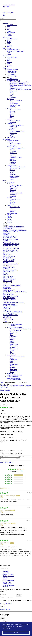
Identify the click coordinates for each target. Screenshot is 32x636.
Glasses (12, 96)
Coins (11, 341)
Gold (8, 59)
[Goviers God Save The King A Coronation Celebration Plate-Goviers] (16, 386)
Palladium (13, 210)
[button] (4, 407)
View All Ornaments (12, 39)
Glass (8, 43)
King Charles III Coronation (14, 327)
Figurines (9, 35)
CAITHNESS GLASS (9, 237)
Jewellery (9, 108)
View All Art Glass (15, 120)
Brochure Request (8, 574)
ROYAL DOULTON (9, 298)
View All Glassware (12, 69)
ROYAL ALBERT (8, 295)
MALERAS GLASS (9, 276)
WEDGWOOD (7, 316)
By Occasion (10, 183)
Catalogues (6, 6)
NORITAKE (6, 287)
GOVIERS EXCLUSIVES (10, 264)
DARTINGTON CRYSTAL (11, 248)
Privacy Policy (7, 582)
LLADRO (6, 274)
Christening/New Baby (16, 193)
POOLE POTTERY (9, 290)
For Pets (9, 219)
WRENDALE (7, 318)
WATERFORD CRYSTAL (10, 315)
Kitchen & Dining (12, 146)
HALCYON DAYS (8, 267)
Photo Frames (14, 344)
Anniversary (13, 194)
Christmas (13, 196)
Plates (11, 92)
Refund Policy (7, 583)
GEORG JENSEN (8, 261)
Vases (8, 26)
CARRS (5, 241)
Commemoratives (8, 322)
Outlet (5, 321)
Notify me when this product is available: (11, 450)
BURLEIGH (6, 234)
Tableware (13, 162)
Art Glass (9, 119)
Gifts (4, 180)
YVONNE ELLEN (8, 319)
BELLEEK (6, 233)
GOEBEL (6, 262)
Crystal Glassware (12, 71)
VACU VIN (6, 308)
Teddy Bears (13, 91)
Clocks (9, 34)
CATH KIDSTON (8, 242)
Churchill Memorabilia (13, 376)
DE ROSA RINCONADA (10, 250)
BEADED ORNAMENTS (10, 231)
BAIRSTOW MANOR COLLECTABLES (15, 230)
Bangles (12, 111)
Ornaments (6, 37)
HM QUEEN (10, 373)
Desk (11, 173)
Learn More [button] (6, 628)
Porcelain (9, 46)
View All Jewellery (15, 109)
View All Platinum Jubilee (17, 356)
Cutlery (12, 154)
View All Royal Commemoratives (19, 82)
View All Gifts (11, 182)
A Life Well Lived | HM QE (17, 83)
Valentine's (13, 190)
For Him (9, 216)
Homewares (6, 139)
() (4, 15)
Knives (12, 159)
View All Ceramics (12, 25)
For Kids (9, 217)
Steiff (11, 102)
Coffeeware (13, 153)
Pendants (12, 113)
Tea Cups (12, 338)
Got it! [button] (16, 633)
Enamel (12, 116)
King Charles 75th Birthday (14, 375)
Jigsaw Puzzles (11, 137)
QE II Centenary (11, 325)
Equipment (13, 145)
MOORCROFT (7, 281)
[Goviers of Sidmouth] (16, 9)
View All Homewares (13, 140)
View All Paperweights (13, 49)
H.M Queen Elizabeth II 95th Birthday (20, 89)
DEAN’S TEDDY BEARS (10, 251)
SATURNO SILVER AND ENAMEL (13, 302)
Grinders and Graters (16, 157)
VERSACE (6, 310)
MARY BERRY (7, 278)
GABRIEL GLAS (8, 258)
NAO (4, 284)
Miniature (9, 65)
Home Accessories (12, 165)
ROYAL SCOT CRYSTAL (11, 299)
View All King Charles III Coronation (20, 328)
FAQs (5, 579)
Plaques (9, 31)
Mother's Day (14, 187)
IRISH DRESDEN (8, 271)
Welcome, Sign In (8, 12)
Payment (5, 577)
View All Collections (12, 79)
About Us (6, 573)
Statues (12, 134)
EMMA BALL (7, 254)
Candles (12, 170)
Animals (9, 40)
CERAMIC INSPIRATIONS (11, 244)
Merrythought (14, 103)
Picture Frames (11, 32)
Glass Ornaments (11, 72)
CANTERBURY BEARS (10, 239)
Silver (8, 60)
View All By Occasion (16, 185)
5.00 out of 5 (20, 469)
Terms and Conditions (9, 580)
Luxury (12, 114)
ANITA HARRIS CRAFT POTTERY (13, 227)
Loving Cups (13, 332)
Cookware (13, 151)
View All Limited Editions (17, 131)
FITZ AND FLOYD (9, 256)
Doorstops (13, 174)
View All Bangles (15, 207)
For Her (9, 214)
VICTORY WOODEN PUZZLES (12, 312)
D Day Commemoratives (13, 378)
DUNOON (6, 253)
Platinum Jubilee (11, 355)
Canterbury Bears (15, 105)
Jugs (8, 29)
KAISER (5, 273)
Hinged (12, 211)
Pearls (11, 117)
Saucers (12, 339)
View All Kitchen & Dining (17, 148)
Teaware (12, 163)
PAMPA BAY (7, 288)
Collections (6, 77)
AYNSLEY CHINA (9, 228)
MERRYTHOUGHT (9, 279)
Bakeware (13, 150)
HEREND (6, 268)
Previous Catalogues (8, 585)
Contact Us (6, 571)
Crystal (9, 54)
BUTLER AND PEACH (10, 236)
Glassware (6, 68)
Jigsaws (12, 353)
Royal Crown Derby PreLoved (15, 51)
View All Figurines (12, 57)
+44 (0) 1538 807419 (9, 5)
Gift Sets (9, 222)
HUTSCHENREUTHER (10, 270)
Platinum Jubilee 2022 (16, 88)
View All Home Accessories (17, 167)
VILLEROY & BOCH (9, 313)
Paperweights (7, 48)
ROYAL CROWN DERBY (11, 296)
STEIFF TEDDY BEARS (10, 305)
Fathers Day (13, 188)
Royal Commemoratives (13, 80)
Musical (12, 128)
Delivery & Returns (8, 576)
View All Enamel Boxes (16, 125)
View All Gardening (15, 143)
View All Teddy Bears (16, 100)
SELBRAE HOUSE (9, 304)
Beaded (9, 42)
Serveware (13, 160)
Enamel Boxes (11, 123)
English (2, 618)
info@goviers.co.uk (5, 609)
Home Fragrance (14, 176)
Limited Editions (11, 130)
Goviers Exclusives (15, 330)
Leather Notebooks (12, 213)
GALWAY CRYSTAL (9, 259)
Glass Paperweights (12, 76)
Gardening (10, 142)
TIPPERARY (7, 307)
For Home (9, 221)
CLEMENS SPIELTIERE (10, 245)
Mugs (8, 28)
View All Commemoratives (14, 324)
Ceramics (6, 23)
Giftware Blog (7, 586)
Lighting (9, 45)
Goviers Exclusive (5, 390)
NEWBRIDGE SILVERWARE (12, 285)
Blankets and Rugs (15, 168)
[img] (4, 493)
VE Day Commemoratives (14, 379)
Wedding (12, 191)
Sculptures (13, 122)
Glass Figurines (11, 74)
